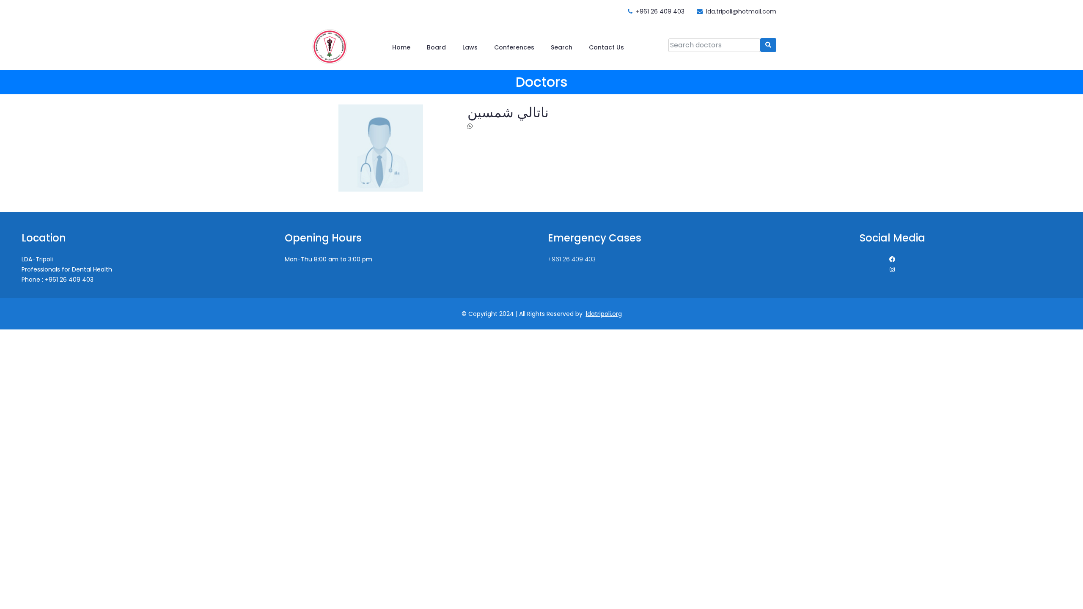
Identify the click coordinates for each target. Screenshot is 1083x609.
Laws (470, 47)
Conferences (514, 47)
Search (561, 47)
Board (436, 47)
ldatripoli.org (604, 314)
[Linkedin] (892, 269)
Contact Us (606, 47)
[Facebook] (892, 259)
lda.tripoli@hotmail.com (741, 11)
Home (401, 47)
